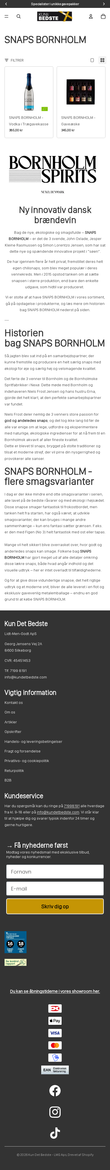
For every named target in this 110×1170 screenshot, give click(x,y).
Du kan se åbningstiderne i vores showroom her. (55, 991)
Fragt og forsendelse (23, 751)
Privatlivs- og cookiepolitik (27, 760)
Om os (10, 712)
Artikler (11, 722)
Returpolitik (14, 770)
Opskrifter (13, 731)
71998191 (72, 806)
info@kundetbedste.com (58, 812)
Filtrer (17, 60)
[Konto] (91, 16)
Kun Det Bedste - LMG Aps (47, 1155)
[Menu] (6, 16)
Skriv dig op (55, 906)
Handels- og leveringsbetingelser (33, 741)
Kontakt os (14, 702)
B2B (8, 780)
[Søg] (18, 16)
